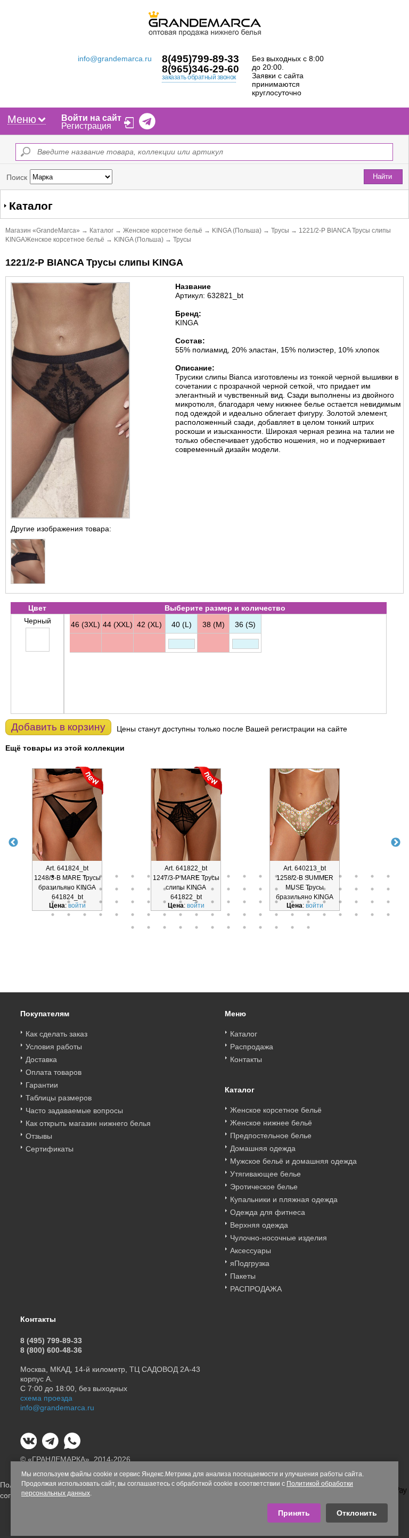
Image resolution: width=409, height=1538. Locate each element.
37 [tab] (276, 889)
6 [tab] (132, 876)
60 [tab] (292, 902)
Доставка (41, 1059)
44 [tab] (388, 889)
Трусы (280, 230)
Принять (294, 1513)
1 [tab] (52, 876)
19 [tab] (340, 876)
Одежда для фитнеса (267, 1212)
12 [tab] (228, 876)
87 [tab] (372, 914)
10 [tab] (196, 876)
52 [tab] (164, 902)
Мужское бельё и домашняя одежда (293, 1161)
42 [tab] (356, 889)
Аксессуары (250, 1250)
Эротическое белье (264, 1186)
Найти (382, 176)
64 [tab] (356, 902)
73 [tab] (148, 914)
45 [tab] (52, 902)
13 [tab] (244, 876)
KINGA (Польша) (236, 230)
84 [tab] (324, 914)
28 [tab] (132, 889)
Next (395, 842)
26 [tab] (100, 889)
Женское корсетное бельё (162, 230)
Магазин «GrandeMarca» (42, 230)
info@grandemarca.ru (115, 58)
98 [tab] (276, 927)
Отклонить (357, 1513)
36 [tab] (260, 889)
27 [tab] (116, 889)
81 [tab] (276, 914)
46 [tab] (68, 902)
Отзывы (39, 1136)
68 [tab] (68, 914)
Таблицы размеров (59, 1097)
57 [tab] (244, 902)
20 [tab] (356, 876)
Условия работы (54, 1046)
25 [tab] (84, 889)
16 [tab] (292, 876)
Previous (13, 842)
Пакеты (243, 1276)
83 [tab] (308, 914)
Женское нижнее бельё (271, 1122)
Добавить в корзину (58, 727)
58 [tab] (260, 902)
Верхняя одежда (259, 1225)
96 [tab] (244, 927)
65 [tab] (372, 902)
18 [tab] (324, 876)
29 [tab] (148, 889)
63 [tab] (340, 902)
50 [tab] (132, 902)
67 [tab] (52, 914)
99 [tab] (292, 927)
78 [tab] (228, 914)
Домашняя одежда (263, 1148)
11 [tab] (212, 876)
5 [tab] (116, 876)
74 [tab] (164, 914)
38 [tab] (292, 889)
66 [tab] (388, 902)
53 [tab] (180, 902)
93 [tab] (196, 927)
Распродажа (251, 1046)
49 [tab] (116, 902)
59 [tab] (276, 902)
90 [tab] (148, 927)
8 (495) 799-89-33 (51, 1340)
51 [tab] (148, 902)
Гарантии (42, 1085)
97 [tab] (260, 927)
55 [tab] (212, 902)
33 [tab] (212, 889)
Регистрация (86, 125)
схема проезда (46, 1398)
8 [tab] (164, 876)
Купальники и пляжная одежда (284, 1199)
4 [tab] (100, 876)
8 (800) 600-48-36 (51, 1350)
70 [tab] (100, 914)
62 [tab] (324, 902)
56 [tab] (228, 902)
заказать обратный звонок (199, 77)
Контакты (246, 1059)
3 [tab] (84, 876)
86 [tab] (356, 914)
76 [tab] (196, 914)
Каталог (101, 230)
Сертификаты (49, 1149)
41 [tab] (340, 889)
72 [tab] (132, 914)
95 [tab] (228, 927)
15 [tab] (276, 876)
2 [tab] (68, 876)
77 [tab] (212, 914)
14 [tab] (260, 876)
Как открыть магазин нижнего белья (88, 1123)
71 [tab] (116, 914)
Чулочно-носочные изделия (278, 1237)
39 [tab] (308, 889)
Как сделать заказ (56, 1034)
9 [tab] (180, 876)
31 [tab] (180, 889)
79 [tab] (244, 914)
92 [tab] (180, 927)
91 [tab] (164, 927)
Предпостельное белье (271, 1135)
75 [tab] (180, 914)
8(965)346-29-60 (200, 69)
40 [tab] (324, 889)
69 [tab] (84, 914)
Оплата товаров (53, 1072)
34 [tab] (228, 889)
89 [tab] (132, 927)
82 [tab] (292, 914)
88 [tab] (388, 914)
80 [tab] (260, 914)
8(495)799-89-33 (200, 58)
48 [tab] (100, 902)
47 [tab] (84, 902)
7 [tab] (148, 876)
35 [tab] (244, 889)
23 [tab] (52, 889)
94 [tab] (212, 927)
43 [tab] (372, 889)
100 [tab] (308, 927)
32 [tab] (196, 889)
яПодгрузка (249, 1263)
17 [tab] (308, 876)
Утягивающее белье (265, 1174)
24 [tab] (68, 889)
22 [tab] (388, 876)
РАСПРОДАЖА (256, 1289)
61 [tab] (308, 902)
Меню (21, 119)
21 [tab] (372, 876)
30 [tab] (164, 889)
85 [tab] (340, 914)
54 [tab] (196, 902)
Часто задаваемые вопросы (74, 1110)
